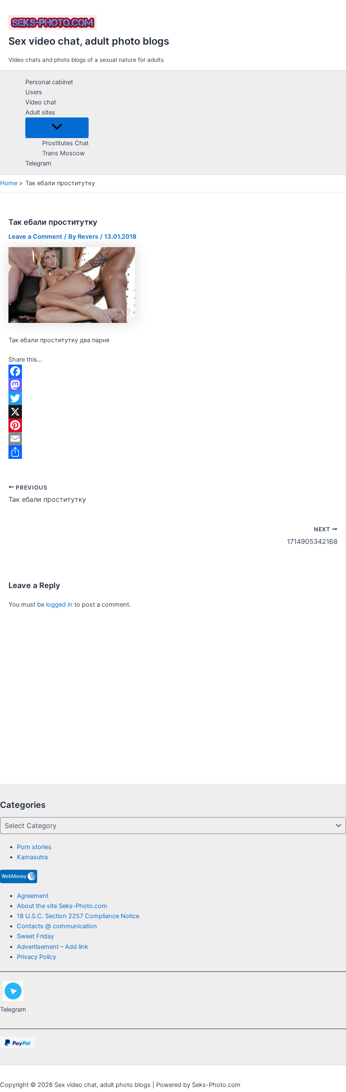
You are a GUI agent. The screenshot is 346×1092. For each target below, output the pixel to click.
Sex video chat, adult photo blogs (88, 41)
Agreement (33, 896)
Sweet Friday (35, 936)
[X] (173, 411)
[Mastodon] (173, 385)
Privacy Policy (36, 957)
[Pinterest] (173, 425)
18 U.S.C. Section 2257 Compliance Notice (78, 916)
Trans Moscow (63, 153)
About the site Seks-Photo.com (62, 906)
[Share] (173, 452)
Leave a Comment (35, 236)
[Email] (173, 438)
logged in (59, 604)
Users (33, 92)
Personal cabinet (49, 82)
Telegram (38, 163)
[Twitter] (173, 398)
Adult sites (40, 112)
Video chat (40, 102)
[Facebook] (173, 371)
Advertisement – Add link (52, 947)
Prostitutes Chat (65, 143)
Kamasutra (32, 857)
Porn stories (34, 847)
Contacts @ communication (57, 926)
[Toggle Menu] (57, 127)
